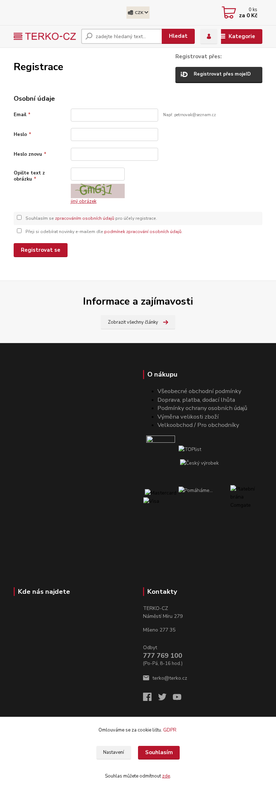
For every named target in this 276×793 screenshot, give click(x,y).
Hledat (178, 36)
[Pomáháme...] (204, 501)
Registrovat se (40, 250)
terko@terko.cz (169, 678)
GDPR (170, 730)
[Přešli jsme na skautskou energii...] (160, 450)
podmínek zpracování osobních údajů (142, 231)
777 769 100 (162, 655)
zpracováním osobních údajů (84, 218)
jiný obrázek (83, 201)
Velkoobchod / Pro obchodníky (198, 425)
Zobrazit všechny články (133, 322)
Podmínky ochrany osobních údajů (202, 408)
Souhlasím (159, 752)
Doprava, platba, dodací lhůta (196, 400)
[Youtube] (180, 699)
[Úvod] (45, 36)
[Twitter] (165, 699)
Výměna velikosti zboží (187, 417)
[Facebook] (150, 699)
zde (166, 776)
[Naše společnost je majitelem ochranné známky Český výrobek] (199, 463)
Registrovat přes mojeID (222, 74)
